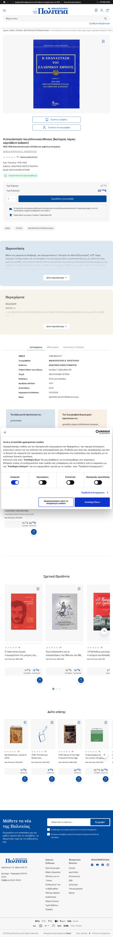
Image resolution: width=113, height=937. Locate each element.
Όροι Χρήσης (82, 933)
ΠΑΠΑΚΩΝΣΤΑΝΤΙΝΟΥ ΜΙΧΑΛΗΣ (19, 514)
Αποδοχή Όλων (92, 502)
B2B (70, 880)
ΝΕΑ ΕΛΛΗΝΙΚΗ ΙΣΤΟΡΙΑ (19, 169)
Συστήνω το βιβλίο (59, 119)
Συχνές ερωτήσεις (73, 870)
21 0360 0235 (105, 2)
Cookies (49, 909)
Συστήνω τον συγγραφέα (59, 127)
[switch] (43, 482)
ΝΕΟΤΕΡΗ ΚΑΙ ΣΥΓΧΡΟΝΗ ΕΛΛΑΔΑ (36, 30)
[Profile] (101, 10)
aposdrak (66, 424)
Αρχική (5, 30)
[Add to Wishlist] (103, 41)
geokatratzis (15, 420)
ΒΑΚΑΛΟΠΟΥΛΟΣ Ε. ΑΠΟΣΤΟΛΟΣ (19, 151)
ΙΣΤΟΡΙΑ (19, 30)
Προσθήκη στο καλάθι (62, 198)
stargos (74, 424)
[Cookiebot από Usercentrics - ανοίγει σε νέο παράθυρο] (98, 432)
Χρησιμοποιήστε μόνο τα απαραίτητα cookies (56, 502)
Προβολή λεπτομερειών (93, 492)
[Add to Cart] (34, 532)
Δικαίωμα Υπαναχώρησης (76, 886)
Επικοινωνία (74, 876)
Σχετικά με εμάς (52, 868)
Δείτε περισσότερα (56, 277)
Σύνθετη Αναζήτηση (99, 23)
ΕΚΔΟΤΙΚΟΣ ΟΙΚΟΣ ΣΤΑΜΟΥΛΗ (25, 166)
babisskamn (83, 424)
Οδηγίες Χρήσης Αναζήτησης (52, 894)
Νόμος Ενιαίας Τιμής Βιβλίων (52, 903)
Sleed (68, 933)
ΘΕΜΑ (12, 30)
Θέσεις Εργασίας (53, 872)
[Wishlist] (96, 10)
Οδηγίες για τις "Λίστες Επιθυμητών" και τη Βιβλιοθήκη (52, 882)
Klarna (71, 892)
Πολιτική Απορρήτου (101, 933)
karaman (94, 424)
